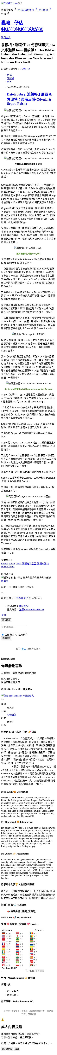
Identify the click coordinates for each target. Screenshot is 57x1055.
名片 (9, 82)
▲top (3, 614)
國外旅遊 (24, 606)
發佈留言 (6, 638)
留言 (26, 598)
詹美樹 (4, 581)
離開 (17, 1049)
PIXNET (14, 1011)
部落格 (10, 78)
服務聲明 (32, 1014)
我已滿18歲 (7, 1049)
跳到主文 (6, 37)
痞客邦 (19, 598)
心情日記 (25, 69)
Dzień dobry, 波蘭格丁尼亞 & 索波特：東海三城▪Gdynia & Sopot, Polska (29, 98)
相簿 (9, 75)
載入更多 (6, 620)
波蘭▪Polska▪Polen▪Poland (31, 609)
